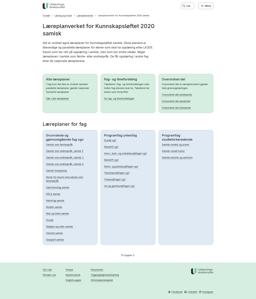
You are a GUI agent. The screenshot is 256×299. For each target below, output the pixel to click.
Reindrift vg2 (111, 146)
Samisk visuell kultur (173, 151)
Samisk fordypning (56, 170)
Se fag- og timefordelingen (119, 98)
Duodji (49, 220)
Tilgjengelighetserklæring (105, 274)
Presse (69, 269)
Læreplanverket (85, 15)
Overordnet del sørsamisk (176, 101)
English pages (73, 280)
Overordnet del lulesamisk (176, 107)
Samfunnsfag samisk (57, 187)
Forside (46, 15)
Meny (208, 5)
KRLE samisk (53, 194)
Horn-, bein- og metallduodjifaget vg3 (125, 153)
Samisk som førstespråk (59, 144)
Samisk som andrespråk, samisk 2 (64, 151)
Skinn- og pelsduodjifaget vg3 (121, 166)
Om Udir (47, 269)
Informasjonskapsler (102, 280)
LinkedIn (192, 291)
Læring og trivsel (63, 15)
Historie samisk (54, 233)
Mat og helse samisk (57, 213)
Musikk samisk (54, 207)
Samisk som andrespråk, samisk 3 (65, 157)
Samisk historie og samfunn (177, 157)
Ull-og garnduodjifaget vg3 (119, 186)
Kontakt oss (49, 274)
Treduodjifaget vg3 (115, 179)
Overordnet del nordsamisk (177, 94)
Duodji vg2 (110, 140)
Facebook (177, 291)
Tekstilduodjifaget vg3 (116, 172)
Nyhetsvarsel (73, 274)
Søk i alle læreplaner (57, 98)
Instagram (207, 291)
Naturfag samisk (55, 200)
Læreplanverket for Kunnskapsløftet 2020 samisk (123, 15)
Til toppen (126, 255)
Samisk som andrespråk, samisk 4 (65, 164)
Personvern (97, 269)
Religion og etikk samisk (59, 226)
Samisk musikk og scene (175, 144)
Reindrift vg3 (111, 160)
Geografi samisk (55, 239)
